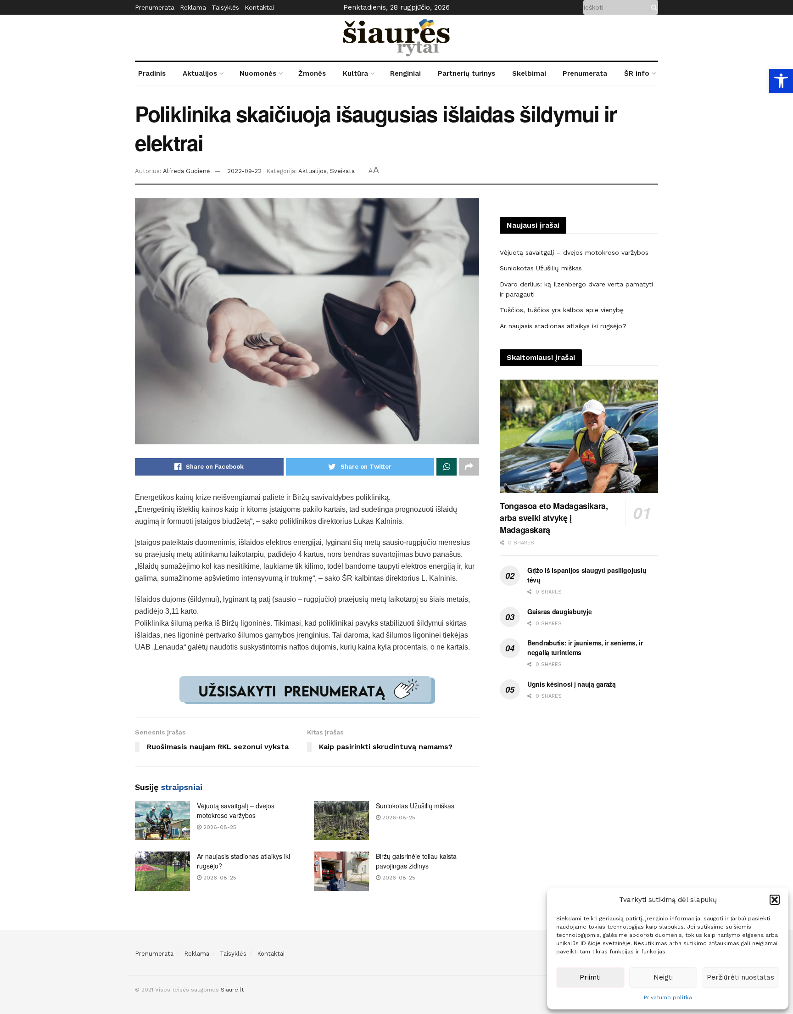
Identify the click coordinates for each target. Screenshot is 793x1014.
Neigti (663, 977)
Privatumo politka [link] (668, 997)
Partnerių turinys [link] (466, 73)
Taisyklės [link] (225, 7)
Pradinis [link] (152, 73)
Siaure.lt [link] (232, 989)
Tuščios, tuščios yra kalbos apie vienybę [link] (562, 310)
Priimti (590, 977)
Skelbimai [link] (529, 73)
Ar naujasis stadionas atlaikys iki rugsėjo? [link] (563, 326)
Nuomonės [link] (258, 73)
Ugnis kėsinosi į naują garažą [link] (571, 684)
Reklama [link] (193, 7)
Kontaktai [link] (259, 7)
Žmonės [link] (312, 73)
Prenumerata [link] (154, 7)
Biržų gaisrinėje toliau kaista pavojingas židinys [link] (416, 861)
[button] (774, 899)
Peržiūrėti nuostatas (740, 977)
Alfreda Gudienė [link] (186, 171)
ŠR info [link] (636, 73)
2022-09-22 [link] (244, 171)
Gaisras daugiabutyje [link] (559, 611)
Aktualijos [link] (200, 73)
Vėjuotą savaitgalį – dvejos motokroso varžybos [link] (235, 810)
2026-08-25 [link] (218, 827)
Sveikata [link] (342, 171)
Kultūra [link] (355, 73)
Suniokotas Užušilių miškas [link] (415, 805)
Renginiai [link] (405, 73)
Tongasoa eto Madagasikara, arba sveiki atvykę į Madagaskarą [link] (554, 518)
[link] (781, 81)
